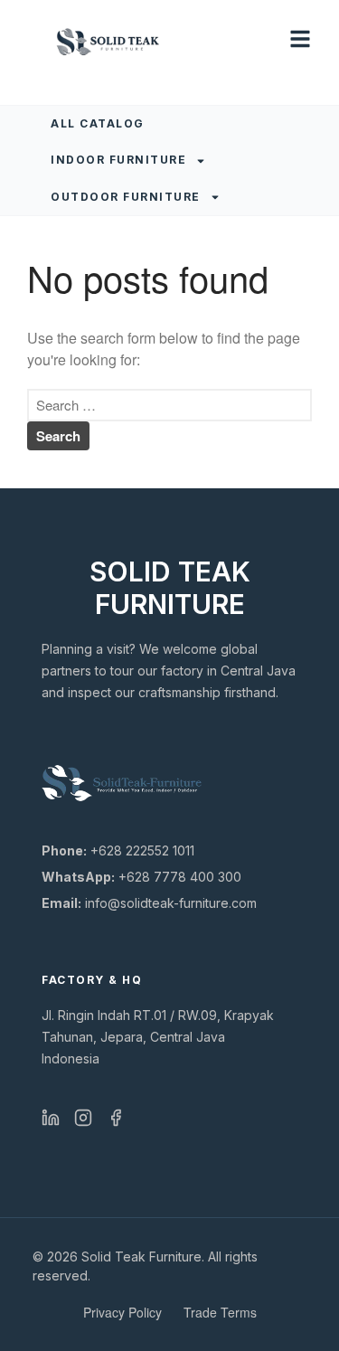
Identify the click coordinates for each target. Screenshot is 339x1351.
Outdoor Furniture (126, 196)
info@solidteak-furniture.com (149, 903)
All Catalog (98, 123)
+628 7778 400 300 (141, 876)
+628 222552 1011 (118, 850)
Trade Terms (220, 1312)
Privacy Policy (122, 1312)
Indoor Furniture (118, 159)
